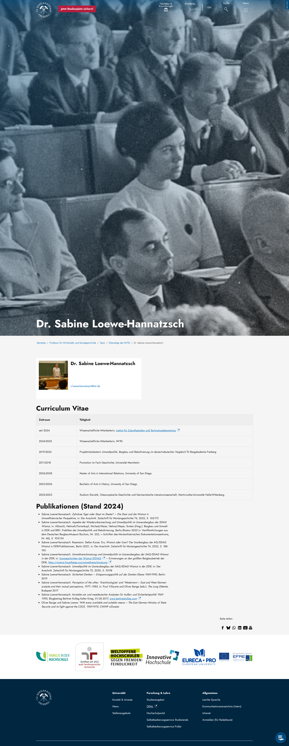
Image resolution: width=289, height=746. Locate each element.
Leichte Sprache (211, 700)
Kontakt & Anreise (122, 700)
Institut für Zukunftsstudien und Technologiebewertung (146, 430)
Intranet (206, 713)
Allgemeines (209, 693)
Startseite (41, 342)
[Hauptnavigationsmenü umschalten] (245, 10)
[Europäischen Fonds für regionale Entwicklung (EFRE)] (236, 657)
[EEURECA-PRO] (199, 657)
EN (209, 7)
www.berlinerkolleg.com (123, 598)
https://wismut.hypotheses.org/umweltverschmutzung (77, 562)
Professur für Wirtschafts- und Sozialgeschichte (73, 342)
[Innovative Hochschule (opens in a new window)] (163, 657)
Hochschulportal (156, 713)
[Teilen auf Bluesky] (228, 627)
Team (102, 342)
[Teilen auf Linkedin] (239, 627)
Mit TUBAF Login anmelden (226, 720)
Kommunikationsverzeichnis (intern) (221, 706)
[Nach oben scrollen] (280, 724)
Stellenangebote (121, 713)
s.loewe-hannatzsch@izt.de (85, 386)
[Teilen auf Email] (245, 627)
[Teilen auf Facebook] (222, 627)
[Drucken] (250, 627)
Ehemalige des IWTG (119, 342)
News (115, 706)
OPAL (150, 706)
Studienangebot (155, 700)
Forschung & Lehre (158, 693)
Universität (118, 693)
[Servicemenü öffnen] (280, 737)
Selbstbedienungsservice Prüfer (164, 726)
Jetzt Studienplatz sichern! (77, 9)
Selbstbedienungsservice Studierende (167, 720)
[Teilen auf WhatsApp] (234, 627)
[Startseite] (44, 9)
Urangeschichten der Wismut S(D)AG (80, 558)
